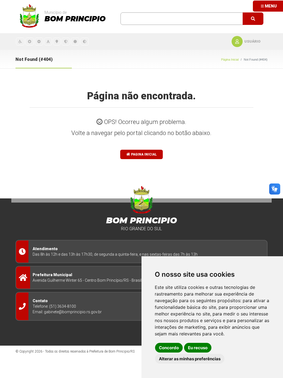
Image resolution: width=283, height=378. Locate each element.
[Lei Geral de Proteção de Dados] (65, 41)
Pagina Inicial (143, 154)
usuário (252, 41)
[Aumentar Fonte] (29, 41)
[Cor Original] (75, 41)
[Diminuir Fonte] (39, 41)
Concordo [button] (169, 347)
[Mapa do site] (57, 41)
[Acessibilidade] (20, 41)
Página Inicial (230, 59)
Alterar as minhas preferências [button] (190, 358)
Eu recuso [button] (198, 347)
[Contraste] (84, 41)
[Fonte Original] (48, 41)
